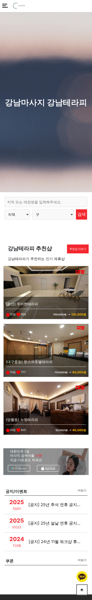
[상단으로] (82, 590)
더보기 (82, 490)
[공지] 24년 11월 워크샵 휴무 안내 (56, 541)
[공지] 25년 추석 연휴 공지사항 (55, 504)
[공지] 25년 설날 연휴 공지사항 (55, 523)
